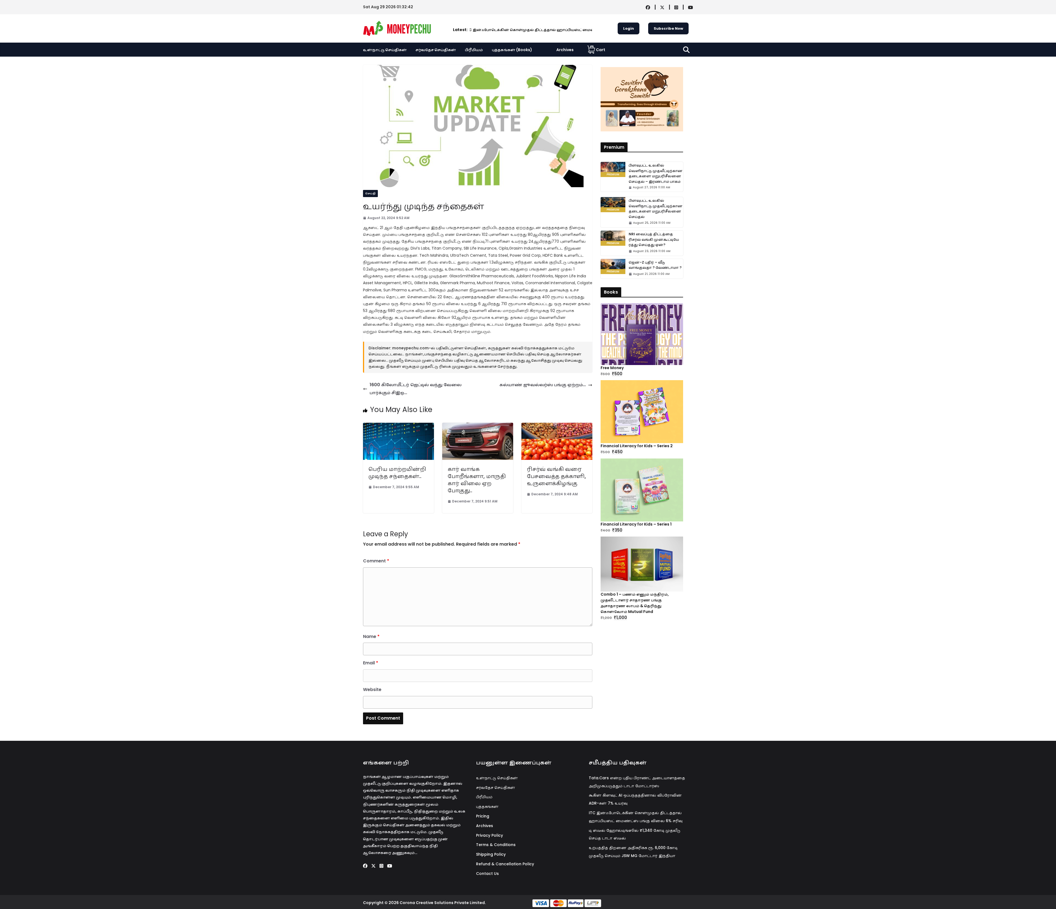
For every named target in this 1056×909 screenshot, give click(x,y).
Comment (376, 561)
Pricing (482, 816)
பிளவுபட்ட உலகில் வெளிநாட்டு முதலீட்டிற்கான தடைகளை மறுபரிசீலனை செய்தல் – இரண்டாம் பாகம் (656, 173)
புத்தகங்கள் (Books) (512, 50)
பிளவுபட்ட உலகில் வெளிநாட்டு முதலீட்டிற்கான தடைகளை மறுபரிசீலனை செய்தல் (656, 208)
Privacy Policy (489, 835)
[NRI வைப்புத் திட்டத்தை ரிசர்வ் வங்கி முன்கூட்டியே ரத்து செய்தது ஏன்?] (613, 238)
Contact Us (487, 873)
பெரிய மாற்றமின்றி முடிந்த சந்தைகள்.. (397, 472)
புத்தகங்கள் (487, 806)
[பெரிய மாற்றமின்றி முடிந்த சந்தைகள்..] (398, 426)
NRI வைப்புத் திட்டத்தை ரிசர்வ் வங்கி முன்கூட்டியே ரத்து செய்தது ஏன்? (654, 239)
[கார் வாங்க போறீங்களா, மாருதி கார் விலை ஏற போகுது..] (477, 426)
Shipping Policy (491, 854)
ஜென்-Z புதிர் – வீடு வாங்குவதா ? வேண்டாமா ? (655, 265)
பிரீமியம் (474, 50)
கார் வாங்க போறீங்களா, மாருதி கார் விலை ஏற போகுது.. (477, 479)
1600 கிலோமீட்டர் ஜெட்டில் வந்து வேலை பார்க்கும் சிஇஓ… (415, 389)
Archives (565, 50)
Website (372, 689)
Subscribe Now (668, 28)
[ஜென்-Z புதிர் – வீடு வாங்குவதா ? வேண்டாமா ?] (613, 266)
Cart (600, 50)
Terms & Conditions (496, 844)
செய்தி (370, 193)
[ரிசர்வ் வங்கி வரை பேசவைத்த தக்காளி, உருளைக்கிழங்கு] (556, 426)
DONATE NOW (648, 99)
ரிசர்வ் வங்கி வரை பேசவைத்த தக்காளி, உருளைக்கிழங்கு (556, 476)
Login (628, 28)
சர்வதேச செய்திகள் (436, 50)
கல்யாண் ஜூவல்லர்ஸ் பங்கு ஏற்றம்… (542, 385)
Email (370, 663)
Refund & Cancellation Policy (505, 864)
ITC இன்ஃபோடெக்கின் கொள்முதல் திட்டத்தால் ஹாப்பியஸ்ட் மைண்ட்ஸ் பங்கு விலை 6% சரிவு (495, 29)
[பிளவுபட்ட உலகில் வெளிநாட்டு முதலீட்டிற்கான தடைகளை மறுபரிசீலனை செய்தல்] (613, 204)
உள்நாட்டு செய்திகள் (385, 50)
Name (371, 636)
